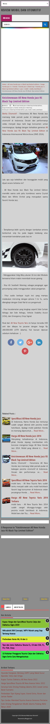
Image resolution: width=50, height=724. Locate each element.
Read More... (39, 431)
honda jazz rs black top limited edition (13, 110)
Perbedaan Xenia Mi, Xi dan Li (14, 639)
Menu (7, 18)
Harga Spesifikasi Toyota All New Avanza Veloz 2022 (23, 683)
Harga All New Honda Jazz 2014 (26, 436)
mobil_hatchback (37, 110)
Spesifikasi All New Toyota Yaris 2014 (29, 480)
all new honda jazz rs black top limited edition (28, 105)
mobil (30, 110)
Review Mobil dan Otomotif (21, 10)
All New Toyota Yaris (19, 323)
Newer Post (6, 599)
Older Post (44, 599)
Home (25, 599)
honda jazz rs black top (25, 108)
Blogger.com (28, 718)
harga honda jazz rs (8, 108)
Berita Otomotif (9, 114)
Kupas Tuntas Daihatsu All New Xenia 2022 (19, 680)
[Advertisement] (25, 54)
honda (16, 108)
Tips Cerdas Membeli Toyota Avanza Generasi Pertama (24, 700)
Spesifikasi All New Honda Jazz (26, 418)
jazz (26, 110)
